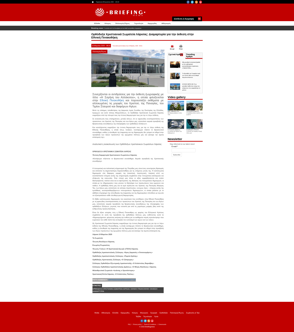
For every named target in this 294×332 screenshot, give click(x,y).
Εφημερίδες (152, 23)
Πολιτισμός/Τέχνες (122, 23)
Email (172, 49)
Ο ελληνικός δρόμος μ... (174, 129)
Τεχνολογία (138, 23)
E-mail (175, 146)
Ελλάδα (97, 23)
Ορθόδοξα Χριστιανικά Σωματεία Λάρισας (111, 289)
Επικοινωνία (162, 324)
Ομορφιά (153, 313)
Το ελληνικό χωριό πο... (193, 111)
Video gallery (177, 97)
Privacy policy (137, 324)
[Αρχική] (120, 12)
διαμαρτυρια (98, 291)
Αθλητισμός (166, 23)
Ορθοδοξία (163, 313)
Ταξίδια (138, 316)
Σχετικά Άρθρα (176, 54)
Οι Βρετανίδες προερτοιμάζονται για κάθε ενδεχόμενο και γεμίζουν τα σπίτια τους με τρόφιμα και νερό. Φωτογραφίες (135, 28)
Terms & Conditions (150, 324)
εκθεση (153, 289)
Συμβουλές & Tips (193, 313)
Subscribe (176, 155)
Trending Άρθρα (190, 55)
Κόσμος (108, 23)
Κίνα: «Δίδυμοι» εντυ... (174, 111)
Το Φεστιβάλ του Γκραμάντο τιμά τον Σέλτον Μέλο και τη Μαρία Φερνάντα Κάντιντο (191, 75)
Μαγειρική (144, 313)
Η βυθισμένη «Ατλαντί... (192, 129)
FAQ (129, 324)
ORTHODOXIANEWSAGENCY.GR (122, 280)
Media (97, 313)
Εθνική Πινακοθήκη (112, 100)
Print (180, 49)
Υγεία (156, 316)
